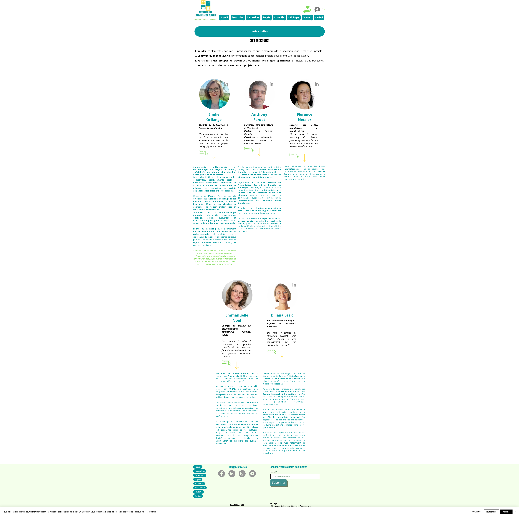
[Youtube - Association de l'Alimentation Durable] (252, 473)
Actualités (199, 483)
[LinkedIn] (226, 83)
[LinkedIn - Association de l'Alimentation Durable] (231, 473)
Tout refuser (491, 511)
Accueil (198, 467)
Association (200, 471)
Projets (198, 479)
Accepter (506, 511)
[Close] (515, 512)
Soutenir (198, 491)
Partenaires (200, 475)
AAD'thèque (200, 487)
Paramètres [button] (477, 511)
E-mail (273, 472)
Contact (198, 496)
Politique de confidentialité (145, 511)
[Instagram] (242, 473)
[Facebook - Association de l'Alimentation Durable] (221, 473)
